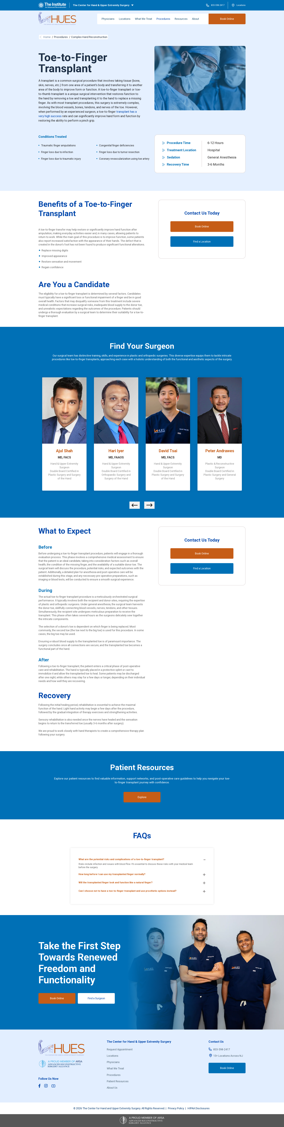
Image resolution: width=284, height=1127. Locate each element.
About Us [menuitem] (112, 1087)
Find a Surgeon (96, 998)
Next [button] (149, 505)
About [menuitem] (195, 18)
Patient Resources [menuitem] (118, 1081)
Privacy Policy (176, 1108)
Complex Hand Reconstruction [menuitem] (89, 37)
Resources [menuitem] (181, 18)
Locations (241, 5)
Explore (142, 797)
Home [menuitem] (47, 37)
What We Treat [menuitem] (143, 18)
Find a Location (202, 241)
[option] (64, 435)
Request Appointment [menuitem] (120, 1049)
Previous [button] (134, 505)
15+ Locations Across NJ (228, 1055)
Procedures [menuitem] (163, 18)
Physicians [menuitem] (108, 18)
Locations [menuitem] (124, 18)
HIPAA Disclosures (199, 1108)
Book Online (227, 18)
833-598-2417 (217, 5)
